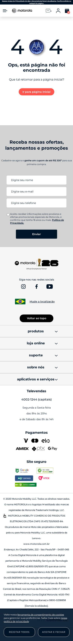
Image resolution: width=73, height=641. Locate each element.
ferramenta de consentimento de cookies (40, 614)
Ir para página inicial (36, 92)
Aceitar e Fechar (53, 632)
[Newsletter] (48, 10)
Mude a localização (42, 301)
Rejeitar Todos (19, 632)
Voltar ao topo (36, 318)
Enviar (36, 234)
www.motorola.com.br (36, 543)
